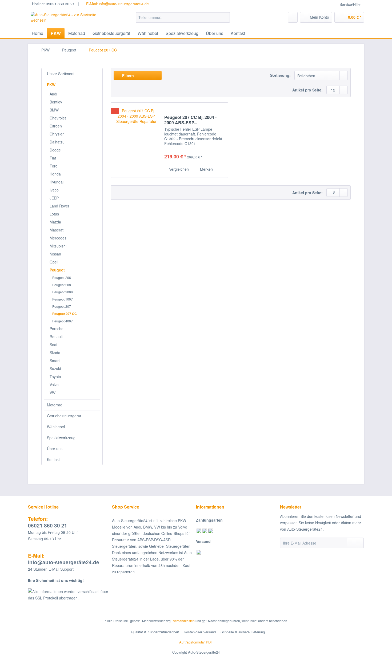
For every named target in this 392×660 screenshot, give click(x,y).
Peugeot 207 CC (64, 313)
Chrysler (57, 134)
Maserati (57, 230)
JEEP (54, 198)
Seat (53, 344)
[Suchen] (225, 17)
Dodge (55, 150)
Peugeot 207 (61, 306)
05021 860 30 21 (47, 522)
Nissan (55, 254)
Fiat (53, 158)
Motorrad (54, 404)
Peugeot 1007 (62, 299)
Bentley (56, 102)
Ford (54, 166)
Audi (53, 94)
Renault (56, 336)
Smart (55, 360)
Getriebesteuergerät (64, 415)
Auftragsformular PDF (196, 642)
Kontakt (53, 459)
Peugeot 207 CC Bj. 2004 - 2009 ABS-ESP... (190, 120)
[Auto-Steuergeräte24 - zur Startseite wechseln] (71, 18)
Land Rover (59, 206)
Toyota (55, 376)
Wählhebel (56, 426)
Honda (55, 174)
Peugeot (57, 270)
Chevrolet (58, 118)
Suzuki (55, 368)
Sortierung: (280, 75)
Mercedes (58, 238)
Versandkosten (184, 620)
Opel (54, 262)
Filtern (127, 75)
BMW (54, 110)
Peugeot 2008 (62, 292)
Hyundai (56, 182)
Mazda (55, 222)
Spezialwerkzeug (61, 437)
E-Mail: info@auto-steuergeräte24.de (117, 3)
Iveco (54, 190)
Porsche (56, 328)
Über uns (54, 448)
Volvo (54, 384)
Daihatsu (57, 142)
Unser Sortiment (60, 73)
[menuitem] (183, 20)
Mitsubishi (58, 246)
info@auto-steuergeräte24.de (63, 559)
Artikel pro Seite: (307, 90)
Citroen (56, 126)
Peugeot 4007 (62, 321)
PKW (51, 84)
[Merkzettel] (293, 17)
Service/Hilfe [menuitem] (350, 4)
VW (52, 392)
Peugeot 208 (61, 284)
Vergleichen (178, 169)
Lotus (54, 214)
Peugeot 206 (61, 277)
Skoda (55, 352)
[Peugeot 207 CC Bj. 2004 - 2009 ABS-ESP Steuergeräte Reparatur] (136, 140)
